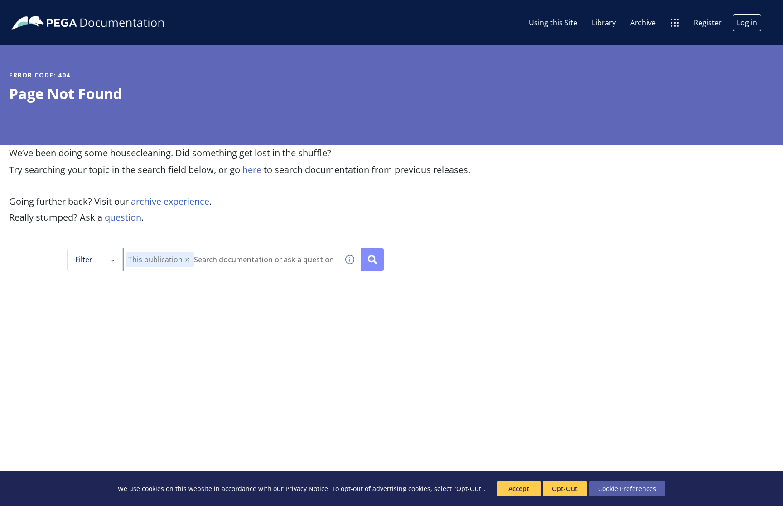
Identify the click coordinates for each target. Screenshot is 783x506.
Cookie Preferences (627, 488)
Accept (518, 488)
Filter (83, 260)
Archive (643, 23)
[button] (187, 259)
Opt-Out (565, 488)
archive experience (170, 201)
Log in (747, 23)
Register (708, 23)
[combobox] (231, 259)
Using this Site (553, 23)
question (123, 217)
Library (604, 23)
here (251, 170)
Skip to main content (40, 10)
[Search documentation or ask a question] (372, 259)
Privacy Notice (306, 488)
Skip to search (110, 10)
